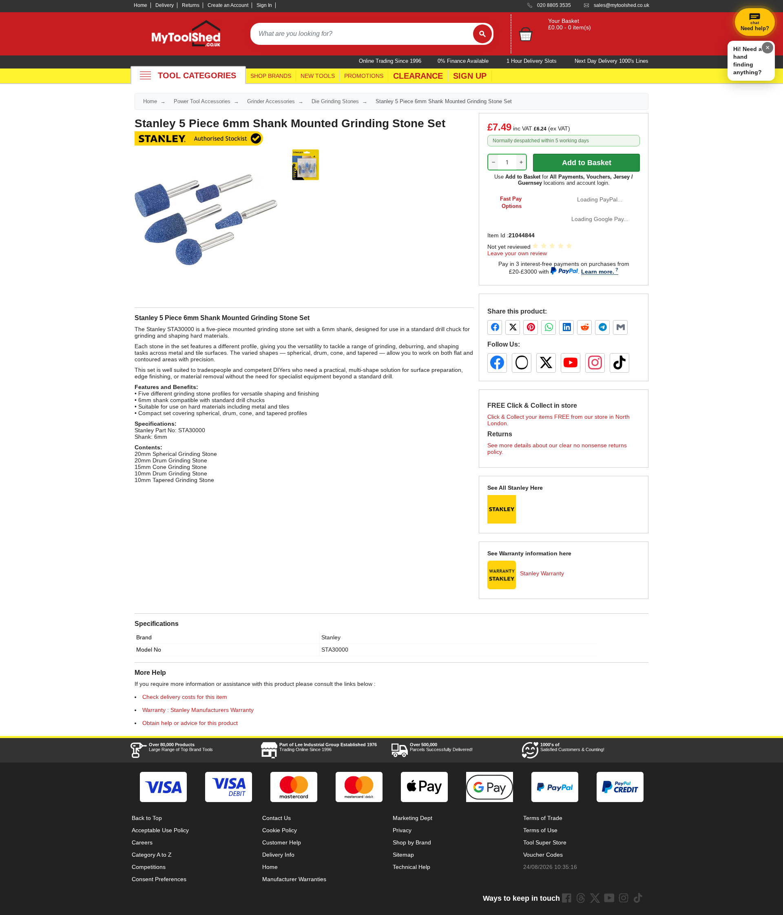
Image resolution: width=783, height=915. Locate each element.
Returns (190, 5)
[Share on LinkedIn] (566, 327)
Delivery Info (278, 854)
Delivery (164, 5)
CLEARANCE (418, 75)
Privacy (402, 830)
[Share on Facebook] (494, 327)
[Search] (482, 33)
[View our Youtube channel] (609, 897)
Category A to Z (152, 854)
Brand (144, 637)
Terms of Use (540, 830)
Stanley (331, 637)
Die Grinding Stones (335, 101)
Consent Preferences (159, 879)
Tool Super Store (544, 842)
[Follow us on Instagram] (595, 363)
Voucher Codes (543, 854)
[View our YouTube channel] (570, 363)
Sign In (264, 5)
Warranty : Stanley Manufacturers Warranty (198, 710)
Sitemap (403, 854)
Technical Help (411, 867)
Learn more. (597, 271)
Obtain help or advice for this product (190, 723)
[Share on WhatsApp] (548, 327)
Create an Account (228, 5)
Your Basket (563, 21)
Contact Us (276, 818)
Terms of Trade (542, 818)
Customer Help (281, 842)
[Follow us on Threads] (521, 363)
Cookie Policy (279, 830)
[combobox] (361, 33)
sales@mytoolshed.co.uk (621, 5)
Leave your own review (517, 253)
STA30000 (334, 649)
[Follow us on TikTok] (619, 363)
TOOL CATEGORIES (197, 75)
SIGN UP (470, 75)
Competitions (149, 867)
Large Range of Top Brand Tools (181, 747)
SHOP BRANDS (270, 76)
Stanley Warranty (542, 573)
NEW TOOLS (318, 76)
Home (140, 5)
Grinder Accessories (271, 101)
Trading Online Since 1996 (328, 747)
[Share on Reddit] (584, 327)
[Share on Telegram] (602, 327)
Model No (148, 649)
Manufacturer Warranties (294, 879)
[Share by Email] (620, 327)
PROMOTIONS (363, 76)
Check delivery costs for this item (184, 697)
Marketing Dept (412, 818)
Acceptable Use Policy (160, 830)
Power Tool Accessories (202, 101)
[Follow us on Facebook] (497, 363)
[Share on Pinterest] (530, 327)
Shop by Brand (412, 842)
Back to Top (147, 818)
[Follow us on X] (546, 363)
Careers (142, 842)
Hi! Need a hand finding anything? (747, 60)
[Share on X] (512, 327)
